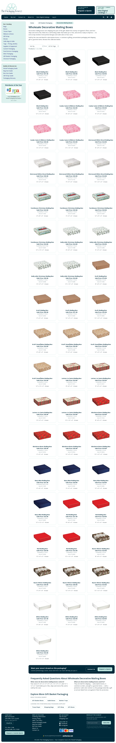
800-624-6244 (9, 716)
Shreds (5, 39)
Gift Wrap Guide (8, 76)
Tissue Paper (7, 31)
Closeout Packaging (9, 59)
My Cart (13, 17)
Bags (5, 26)
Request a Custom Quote (15, 733)
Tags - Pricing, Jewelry (10, 44)
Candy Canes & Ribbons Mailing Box (71, 106)
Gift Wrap (6, 36)
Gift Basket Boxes (38, 700)
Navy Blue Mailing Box (42, 480)
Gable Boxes (51, 700)
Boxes (5, 29)
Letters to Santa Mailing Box (71, 378)
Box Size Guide (8, 73)
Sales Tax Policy (37, 720)
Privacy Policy (36, 718)
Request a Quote (105, 669)
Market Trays (63, 700)
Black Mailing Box (42, 72)
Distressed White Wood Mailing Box (101, 140)
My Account (63, 716)
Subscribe (106, 723)
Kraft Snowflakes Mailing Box (42, 344)
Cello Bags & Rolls (9, 41)
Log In (54, 17)
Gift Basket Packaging (10, 56)
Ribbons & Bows (8, 34)
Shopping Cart (63, 718)
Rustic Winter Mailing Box (101, 549)
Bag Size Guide (8, 71)
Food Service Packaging (10, 51)
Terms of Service (103, 727)
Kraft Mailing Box (101, 276)
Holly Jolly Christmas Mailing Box (71, 242)
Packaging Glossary (9, 78)
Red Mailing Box (71, 515)
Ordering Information (38, 716)
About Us (31, 17)
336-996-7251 (9, 718)
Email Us (9, 723)
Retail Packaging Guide (10, 68)
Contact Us (21, 17)
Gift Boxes (71, 707)
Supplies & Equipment (10, 46)
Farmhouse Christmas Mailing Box (42, 208)
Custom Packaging (9, 49)
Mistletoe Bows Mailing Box (100, 412)
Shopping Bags (49, 707)
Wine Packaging (8, 54)
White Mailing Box (42, 617)
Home (6, 17)
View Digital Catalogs (42, 17)
